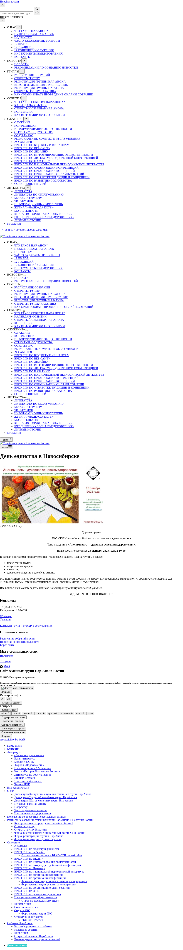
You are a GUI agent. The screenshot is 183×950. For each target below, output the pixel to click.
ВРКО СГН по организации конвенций (38, 874)
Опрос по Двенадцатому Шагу (40, 900)
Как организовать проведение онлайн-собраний (43, 823)
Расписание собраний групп (17, 638)
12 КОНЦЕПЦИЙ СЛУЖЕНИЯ (34, 264)
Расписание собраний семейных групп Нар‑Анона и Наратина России (50, 819)
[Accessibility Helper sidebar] (17, 688)
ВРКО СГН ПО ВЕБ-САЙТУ (32, 358)
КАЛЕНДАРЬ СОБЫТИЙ (30, 316)
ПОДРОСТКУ (23, 251)
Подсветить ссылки (12, 721)
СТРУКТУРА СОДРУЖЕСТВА (33, 342)
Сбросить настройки (12, 724)
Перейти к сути (9, 1)
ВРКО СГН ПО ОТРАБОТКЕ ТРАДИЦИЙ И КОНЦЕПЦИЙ (52, 387)
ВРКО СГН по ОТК (26, 890)
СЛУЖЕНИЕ (22, 332)
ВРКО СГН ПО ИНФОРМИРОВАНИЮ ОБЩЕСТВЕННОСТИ (53, 364)
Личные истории (24, 777)
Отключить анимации (12, 732)
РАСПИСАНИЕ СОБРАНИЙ (32, 287)
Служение (13, 842)
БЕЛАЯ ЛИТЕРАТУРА (28, 406)
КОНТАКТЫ (22, 271)
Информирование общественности (35, 897)
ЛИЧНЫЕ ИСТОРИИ (27, 429)
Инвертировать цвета (12, 728)
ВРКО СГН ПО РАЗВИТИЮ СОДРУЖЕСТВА (43, 390)
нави (90, 713)
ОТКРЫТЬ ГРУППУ (27, 290)
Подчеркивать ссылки (13, 717)
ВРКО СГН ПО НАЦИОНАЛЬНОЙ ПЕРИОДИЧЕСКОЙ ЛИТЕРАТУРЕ (59, 374)
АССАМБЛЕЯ (23, 352)
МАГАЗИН (14, 432)
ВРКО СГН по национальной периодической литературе (49, 871)
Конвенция (21, 932)
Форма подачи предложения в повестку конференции (54, 881)
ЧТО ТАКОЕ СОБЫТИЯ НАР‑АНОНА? (39, 313)
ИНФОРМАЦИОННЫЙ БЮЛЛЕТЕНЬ (38, 413)
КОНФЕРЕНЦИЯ (25, 335)
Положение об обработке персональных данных (36, 816)
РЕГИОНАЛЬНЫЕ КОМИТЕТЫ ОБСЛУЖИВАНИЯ (47, 348)
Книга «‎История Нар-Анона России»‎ (37, 771)
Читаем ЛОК (22, 784)
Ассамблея (20, 845)
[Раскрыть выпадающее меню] (19, 243)
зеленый (27, 713)
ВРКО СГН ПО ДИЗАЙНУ (31, 361)
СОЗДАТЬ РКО (23, 345)
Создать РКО (22, 910)
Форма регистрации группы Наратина (37, 839)
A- (2, 699)
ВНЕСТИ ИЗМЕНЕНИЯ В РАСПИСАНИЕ (41, 297)
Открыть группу (24, 826)
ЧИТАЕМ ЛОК (23, 410)
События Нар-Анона (20, 923)
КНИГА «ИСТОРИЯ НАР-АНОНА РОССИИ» (43, 423)
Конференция (22, 903)
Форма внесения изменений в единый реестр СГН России (49, 832)
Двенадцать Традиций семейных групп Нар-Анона (45, 797)
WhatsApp (6, 616)
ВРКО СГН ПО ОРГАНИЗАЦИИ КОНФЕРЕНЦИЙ (46, 377)
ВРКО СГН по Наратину (29, 868)
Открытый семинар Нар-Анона (33, 936)
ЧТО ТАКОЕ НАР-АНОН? (31, 245)
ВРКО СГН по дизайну (28, 858)
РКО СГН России (32, 919)
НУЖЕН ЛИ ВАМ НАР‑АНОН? (34, 248)
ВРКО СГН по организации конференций (40, 878)
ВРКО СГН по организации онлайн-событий (42, 887)
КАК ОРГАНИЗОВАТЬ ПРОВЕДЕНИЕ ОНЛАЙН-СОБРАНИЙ (53, 306)
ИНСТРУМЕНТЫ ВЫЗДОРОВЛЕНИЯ (38, 268)
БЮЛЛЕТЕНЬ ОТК (26, 419)
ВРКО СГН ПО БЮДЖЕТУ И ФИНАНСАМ (41, 355)
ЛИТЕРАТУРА (23, 400)
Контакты (13, 748)
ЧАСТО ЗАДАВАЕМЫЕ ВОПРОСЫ (37, 255)
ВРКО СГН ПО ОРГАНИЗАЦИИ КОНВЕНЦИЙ (44, 381)
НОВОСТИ (21, 277)
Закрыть (5, 692)
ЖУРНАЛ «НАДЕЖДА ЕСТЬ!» (34, 416)
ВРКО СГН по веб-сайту (29, 852)
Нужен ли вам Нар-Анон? (30, 803)
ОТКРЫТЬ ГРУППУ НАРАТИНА (35, 303)
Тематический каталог (28, 781)
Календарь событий (26, 929)
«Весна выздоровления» (29, 755)
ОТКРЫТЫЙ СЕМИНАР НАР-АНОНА (39, 319)
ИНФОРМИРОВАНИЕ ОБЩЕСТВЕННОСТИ (43, 339)
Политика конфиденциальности (19, 641)
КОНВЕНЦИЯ (23, 322)
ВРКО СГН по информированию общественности (45, 861)
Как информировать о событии (33, 926)
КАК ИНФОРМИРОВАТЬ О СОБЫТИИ (39, 326)
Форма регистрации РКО (36, 913)
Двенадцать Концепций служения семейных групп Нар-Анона (52, 794)
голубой (40, 713)
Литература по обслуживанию (32, 774)
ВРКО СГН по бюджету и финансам (36, 848)
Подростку (21, 806)
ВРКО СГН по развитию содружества (37, 894)
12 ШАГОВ (21, 258)
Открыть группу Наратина (30, 829)
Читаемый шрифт (10, 702)
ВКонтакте (6, 655)
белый (16, 713)
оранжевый (67, 713)
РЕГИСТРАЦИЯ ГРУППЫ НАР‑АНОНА (40, 293)
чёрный (5, 713)
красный (52, 713)
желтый (80, 713)
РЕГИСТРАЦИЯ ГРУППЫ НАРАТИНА (39, 300)
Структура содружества (28, 916)
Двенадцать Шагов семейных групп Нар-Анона (43, 800)
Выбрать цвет (8, 709)
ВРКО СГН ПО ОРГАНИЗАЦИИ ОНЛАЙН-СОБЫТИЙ (49, 384)
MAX (7, 666)
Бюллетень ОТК (24, 761)
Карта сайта (7, 644)
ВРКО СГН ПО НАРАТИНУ (32, 371)
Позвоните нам (17, 945)
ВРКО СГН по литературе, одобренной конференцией (47, 865)
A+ (8, 699)
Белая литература (24, 758)
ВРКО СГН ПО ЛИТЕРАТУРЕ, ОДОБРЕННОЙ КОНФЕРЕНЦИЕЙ (56, 368)
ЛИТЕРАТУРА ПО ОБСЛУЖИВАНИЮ (38, 403)
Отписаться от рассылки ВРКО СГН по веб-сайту (51, 855)
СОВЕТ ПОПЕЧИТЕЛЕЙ (30, 394)
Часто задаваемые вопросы (30, 810)
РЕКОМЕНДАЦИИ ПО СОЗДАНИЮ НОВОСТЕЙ (46, 281)
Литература (14, 752)
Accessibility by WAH (12, 739)
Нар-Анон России (18, 787)
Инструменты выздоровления (32, 813)
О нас (10, 790)
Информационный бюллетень (32, 768)
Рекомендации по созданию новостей (37, 939)
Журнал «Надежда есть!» (29, 764)
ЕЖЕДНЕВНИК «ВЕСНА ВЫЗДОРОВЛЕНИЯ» (44, 426)
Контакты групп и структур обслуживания (26, 625)
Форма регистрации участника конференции (48, 884)
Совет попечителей (26, 907)
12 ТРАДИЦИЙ (24, 261)
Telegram (5, 619)
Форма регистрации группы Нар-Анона (38, 836)
